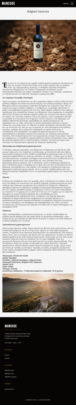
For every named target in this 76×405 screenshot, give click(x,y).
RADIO (66, 3)
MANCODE (8, 4)
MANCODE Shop (9, 373)
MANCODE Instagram (10, 377)
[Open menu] (72, 3)
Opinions (7, 358)
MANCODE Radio (9, 370)
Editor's (7, 355)
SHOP (19, 343)
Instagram (8, 343)
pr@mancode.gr (9, 389)
